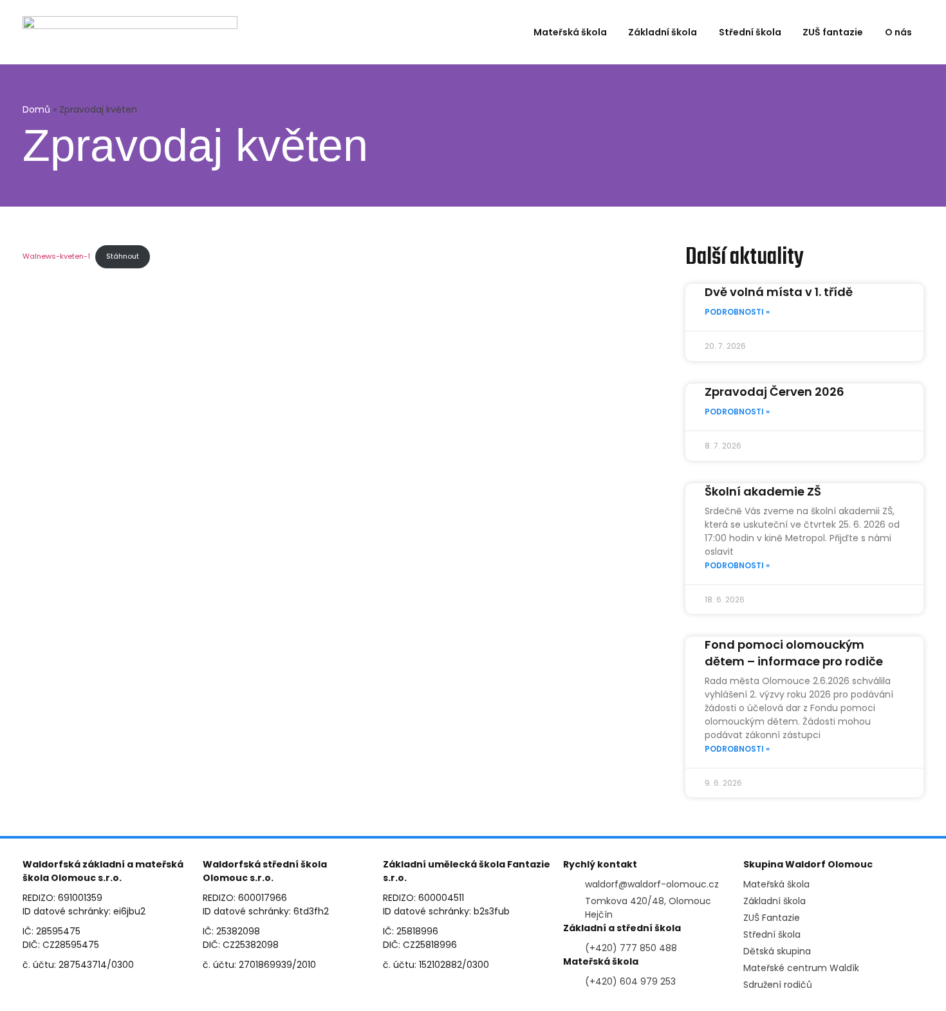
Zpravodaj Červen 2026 (774, 392)
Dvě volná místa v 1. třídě (779, 292)
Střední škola (750, 32)
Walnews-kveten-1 (56, 256)
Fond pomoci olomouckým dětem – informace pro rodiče (794, 652)
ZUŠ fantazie (832, 32)
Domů (36, 109)
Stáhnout (122, 256)
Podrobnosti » (737, 311)
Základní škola (662, 32)
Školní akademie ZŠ (763, 491)
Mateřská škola (570, 32)
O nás (898, 32)
